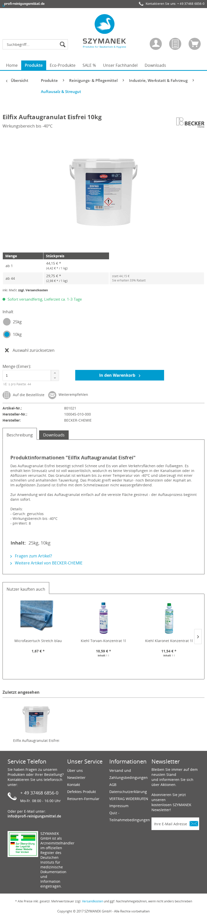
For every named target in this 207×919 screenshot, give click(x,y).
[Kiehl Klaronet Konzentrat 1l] (169, 618)
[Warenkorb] (195, 44)
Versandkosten (92, 901)
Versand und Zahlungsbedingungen (128, 774)
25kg (17, 322)
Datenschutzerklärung (128, 791)
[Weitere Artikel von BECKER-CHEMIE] (190, 122)
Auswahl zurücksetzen (34, 350)
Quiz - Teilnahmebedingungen (129, 816)
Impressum (118, 805)
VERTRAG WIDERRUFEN (128, 798)
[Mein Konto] (156, 44)
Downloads (54, 435)
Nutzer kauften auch (26, 589)
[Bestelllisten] (175, 44)
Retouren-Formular (83, 798)
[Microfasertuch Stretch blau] (38, 618)
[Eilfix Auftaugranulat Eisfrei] (36, 718)
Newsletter (76, 777)
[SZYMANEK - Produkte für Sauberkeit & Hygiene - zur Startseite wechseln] (104, 31)
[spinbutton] (28, 375)
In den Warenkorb (117, 375)
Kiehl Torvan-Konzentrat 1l (103, 640)
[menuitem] (36, 44)
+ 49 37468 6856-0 (190, 4)
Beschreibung (20, 435)
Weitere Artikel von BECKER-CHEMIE (48, 563)
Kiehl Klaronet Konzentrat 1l (169, 640)
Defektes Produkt (81, 791)
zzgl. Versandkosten (33, 290)
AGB (112, 784)
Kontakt (73, 784)
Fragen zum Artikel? (33, 556)
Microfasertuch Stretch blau (38, 640)
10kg (17, 334)
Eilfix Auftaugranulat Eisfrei (36, 740)
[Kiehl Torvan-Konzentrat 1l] (103, 618)
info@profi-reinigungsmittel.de (34, 816)
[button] (55, 372)
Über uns (75, 770)
